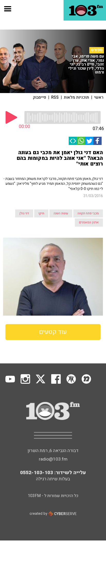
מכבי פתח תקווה (88, 213)
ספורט (96, 50)
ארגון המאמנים (89, 222)
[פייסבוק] (97, 141)
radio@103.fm (53, 459)
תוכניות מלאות (76, 97)
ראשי (98, 97)
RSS (55, 97)
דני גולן (24, 213)
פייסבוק (39, 97)
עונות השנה (61, 213)
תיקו (41, 213)
